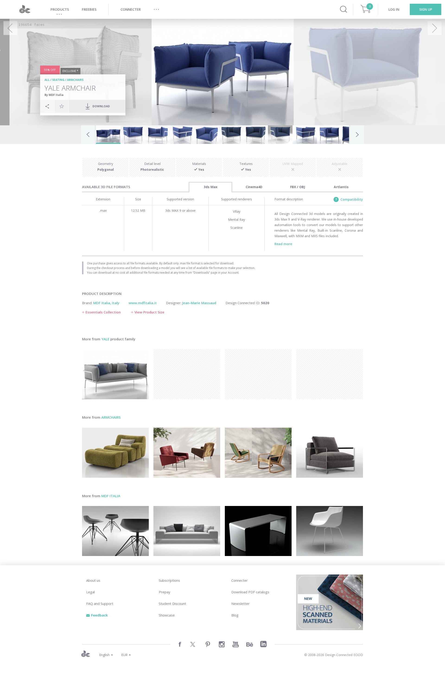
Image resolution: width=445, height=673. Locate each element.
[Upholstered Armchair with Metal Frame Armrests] (329, 453)
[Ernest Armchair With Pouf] (115, 453)
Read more (283, 244)
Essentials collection (103, 312)
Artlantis (341, 187)
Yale (105, 339)
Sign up (425, 9)
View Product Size (149, 312)
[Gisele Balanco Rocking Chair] (258, 453)
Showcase (167, 615)
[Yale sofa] (115, 374)
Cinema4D (254, 187)
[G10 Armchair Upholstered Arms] (186, 453)
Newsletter (240, 603)
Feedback (99, 615)
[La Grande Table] (258, 531)
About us (93, 580)
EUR (124, 655)
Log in (393, 9)
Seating (58, 80)
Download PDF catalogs (250, 592)
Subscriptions (169, 580)
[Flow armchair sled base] (329, 531)
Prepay (164, 592)
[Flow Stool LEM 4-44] (115, 531)
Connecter (239, 580)
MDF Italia (110, 495)
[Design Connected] (25, 9)
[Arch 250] (186, 531)
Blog (234, 615)
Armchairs (75, 80)
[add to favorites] (62, 106)
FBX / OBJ (297, 187)
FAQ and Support (99, 603)
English (104, 655)
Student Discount (172, 603)
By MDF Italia (54, 95)
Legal (90, 592)
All (47, 80)
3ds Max (210, 187)
